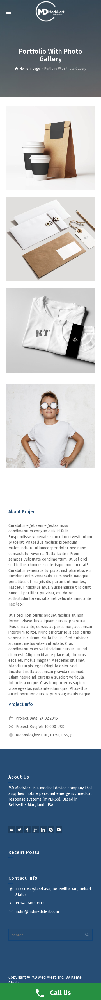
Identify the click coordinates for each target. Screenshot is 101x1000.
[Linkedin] (43, 829)
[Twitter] (19, 829)
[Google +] (35, 829)
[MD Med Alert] (50, 11)
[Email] (11, 829)
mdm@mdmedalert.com (37, 911)
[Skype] (51, 829)
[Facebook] (27, 829)
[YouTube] (59, 829)
